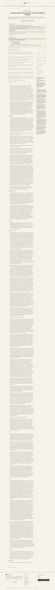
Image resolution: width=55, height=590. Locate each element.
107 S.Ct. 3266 (25, 267)
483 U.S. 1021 (20, 267)
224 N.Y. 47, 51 (29, 487)
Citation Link (41, 57)
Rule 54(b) (18, 218)
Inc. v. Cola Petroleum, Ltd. (19, 251)
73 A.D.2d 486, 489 (14, 546)
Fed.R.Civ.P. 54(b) (20, 202)
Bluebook (45, 57)
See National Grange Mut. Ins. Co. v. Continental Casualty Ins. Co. (23, 355)
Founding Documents (27, 582)
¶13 (9, 222)
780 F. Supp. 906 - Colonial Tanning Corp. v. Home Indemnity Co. (33, 26)
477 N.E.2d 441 (29, 271)
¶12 (9, 205)
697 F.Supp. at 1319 (21, 526)
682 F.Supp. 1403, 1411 (29, 535)
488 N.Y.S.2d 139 (24, 271)
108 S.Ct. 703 (25, 507)
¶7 (9, 148)
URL (37, 57)
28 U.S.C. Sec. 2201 (28, 192)
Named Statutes (27, 581)
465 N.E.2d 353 (13, 341)
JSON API (39, 577)
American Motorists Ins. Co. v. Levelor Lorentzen (23, 531)
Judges (16, 5)
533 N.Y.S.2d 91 (27, 216)
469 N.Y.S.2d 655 (27, 486)
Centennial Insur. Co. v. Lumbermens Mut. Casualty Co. (24, 537)
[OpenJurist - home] (27, 3)
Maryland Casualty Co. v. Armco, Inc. (23, 506)
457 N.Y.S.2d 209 (22, 491)
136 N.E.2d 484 (19, 484)
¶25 (9, 378)
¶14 (9, 232)
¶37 (9, 521)
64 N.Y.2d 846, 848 (26, 351)
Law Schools (26, 580)
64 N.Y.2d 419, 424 (18, 271)
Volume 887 (12, 8)
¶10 (9, 186)
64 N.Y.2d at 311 (20, 339)
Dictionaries (20, 5)
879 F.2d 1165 (24, 533)
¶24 (9, 359)
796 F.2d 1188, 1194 (30, 528)
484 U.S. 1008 (20, 507)
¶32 (9, 441)
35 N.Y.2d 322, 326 (28, 298)
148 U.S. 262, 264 (14, 236)
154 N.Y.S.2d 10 (13, 484)
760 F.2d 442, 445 (26, 251)
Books (25, 5)
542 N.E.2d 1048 (26, 217)
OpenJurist (9, 8)
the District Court (28, 243)
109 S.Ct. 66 (25, 505)
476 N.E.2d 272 (28, 297)
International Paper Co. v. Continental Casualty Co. (17, 298)
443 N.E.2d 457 (27, 491)
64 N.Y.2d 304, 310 (17, 297)
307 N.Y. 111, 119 (27, 446)
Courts (12, 5)
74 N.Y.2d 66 (16, 217)
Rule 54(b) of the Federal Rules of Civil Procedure (18, 113)
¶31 (9, 433)
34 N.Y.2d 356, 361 (27, 492)
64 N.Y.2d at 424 (12, 325)
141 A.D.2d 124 (22, 216)
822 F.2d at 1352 (19, 512)
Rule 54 (11, 253)
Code (9, 5)
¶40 (9, 562)
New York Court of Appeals (21, 359)
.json (12, 567)
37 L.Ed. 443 (27, 236)
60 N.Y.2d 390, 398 (21, 486)
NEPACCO (14, 506)
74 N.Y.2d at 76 (24, 454)
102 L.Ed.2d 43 (30, 505)
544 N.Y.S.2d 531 (20, 217)
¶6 (9, 145)
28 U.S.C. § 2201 (13, 30)
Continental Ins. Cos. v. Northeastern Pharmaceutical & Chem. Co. (20, 504)
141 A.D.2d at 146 (27, 460)
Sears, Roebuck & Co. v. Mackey (19, 244)
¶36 (9, 500)
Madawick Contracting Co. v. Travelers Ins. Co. (17, 446)
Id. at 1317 (30, 398)
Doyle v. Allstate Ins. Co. (24, 483)
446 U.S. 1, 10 (30, 262)
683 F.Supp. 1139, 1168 (24, 534)
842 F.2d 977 (32, 504)
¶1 (9, 85)
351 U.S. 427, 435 (27, 244)
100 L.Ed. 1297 (15, 245)
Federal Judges (27, 578)
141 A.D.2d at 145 (25, 453)
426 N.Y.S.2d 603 (20, 546)
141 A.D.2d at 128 (27, 370)
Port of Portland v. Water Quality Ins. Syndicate (20, 528)
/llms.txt (39, 576)
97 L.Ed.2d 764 (29, 267)
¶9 (9, 165)
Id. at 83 (14, 212)
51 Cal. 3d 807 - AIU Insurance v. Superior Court (34, 38)
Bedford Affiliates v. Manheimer (22, 26)
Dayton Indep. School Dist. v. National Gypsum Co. (17, 535)
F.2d (15, 8)
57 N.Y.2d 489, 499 (16, 491)
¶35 (9, 480)
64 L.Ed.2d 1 (17, 263)
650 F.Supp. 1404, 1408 (13, 356)
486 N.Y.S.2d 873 (22, 297)
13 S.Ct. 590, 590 (20, 236)
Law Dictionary (26, 577)
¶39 (9, 551)
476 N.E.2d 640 (13, 352)
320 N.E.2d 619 (16, 300)
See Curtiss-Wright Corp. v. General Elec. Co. (21, 262)
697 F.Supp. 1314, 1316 (20, 200)
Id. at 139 (16, 381)
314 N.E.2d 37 (16, 493)
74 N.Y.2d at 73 (15, 329)
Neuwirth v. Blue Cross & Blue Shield (18, 340)
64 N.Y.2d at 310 (27, 356)
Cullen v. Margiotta (13, 252)
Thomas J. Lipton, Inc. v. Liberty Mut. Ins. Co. (17, 492)
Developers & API (40, 575)
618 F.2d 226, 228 (18, 252)
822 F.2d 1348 (31, 506)
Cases (7, 5)
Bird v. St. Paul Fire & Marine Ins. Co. (20, 487)
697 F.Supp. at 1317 (18, 394)
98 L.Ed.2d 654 (29, 507)
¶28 (9, 405)
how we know (23, 33)
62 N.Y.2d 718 (26, 340)
